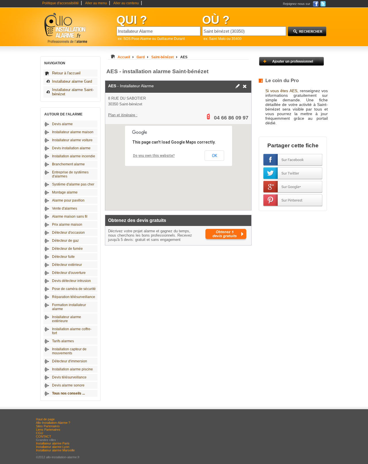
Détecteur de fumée (67, 249)
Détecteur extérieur (67, 265)
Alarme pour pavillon (68, 200)
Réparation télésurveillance (73, 297)
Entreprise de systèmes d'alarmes (70, 174)
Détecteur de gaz (65, 241)
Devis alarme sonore (68, 385)
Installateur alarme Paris (53, 443)
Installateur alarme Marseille (55, 450)
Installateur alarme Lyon (52, 446)
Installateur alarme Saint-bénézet (73, 92)
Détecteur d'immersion (69, 361)
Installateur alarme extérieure (66, 319)
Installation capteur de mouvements (69, 351)
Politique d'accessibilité (60, 3)
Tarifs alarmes (63, 341)
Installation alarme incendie (73, 156)
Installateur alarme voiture (72, 140)
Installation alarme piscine (72, 369)
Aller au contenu (126, 3)
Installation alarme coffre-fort (71, 331)
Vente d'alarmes (64, 208)
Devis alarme (62, 124)
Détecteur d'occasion (68, 233)
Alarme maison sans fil (69, 216)
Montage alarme (65, 192)
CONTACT (43, 436)
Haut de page (45, 419)
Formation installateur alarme (69, 307)
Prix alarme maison (67, 225)
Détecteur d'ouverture (69, 273)
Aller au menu (96, 3)
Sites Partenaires (48, 426)
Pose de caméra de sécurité (74, 289)
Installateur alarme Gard (72, 81)
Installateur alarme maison (72, 132)
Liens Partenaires (48, 429)
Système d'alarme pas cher (73, 184)
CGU (39, 433)
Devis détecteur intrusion (71, 281)
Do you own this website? (154, 156)
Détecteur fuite (63, 257)
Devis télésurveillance (69, 377)
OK (214, 155)
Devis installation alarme (71, 148)
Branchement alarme (68, 164)
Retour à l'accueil (66, 73)
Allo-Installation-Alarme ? (53, 422)
